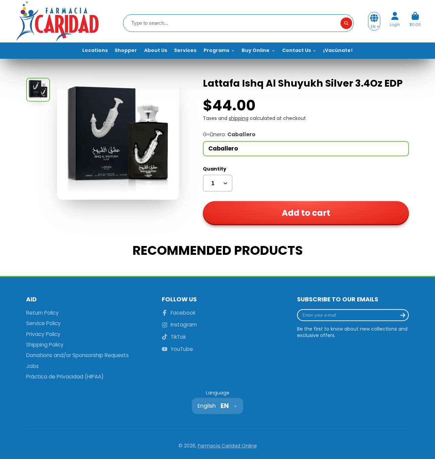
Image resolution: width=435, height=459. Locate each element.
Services (185, 50)
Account (395, 21)
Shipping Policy (45, 344)
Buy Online (255, 50)
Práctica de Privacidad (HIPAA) (65, 376)
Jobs (32, 366)
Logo (56, 21)
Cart (415, 21)
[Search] (346, 23)
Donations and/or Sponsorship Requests (77, 355)
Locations (95, 50)
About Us (155, 50)
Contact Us (296, 50)
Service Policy (43, 323)
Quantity (214, 169)
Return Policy (42, 312)
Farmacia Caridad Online (227, 445)
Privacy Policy (43, 334)
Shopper (126, 50)
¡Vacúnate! (338, 50)
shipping (238, 118)
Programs (216, 50)
